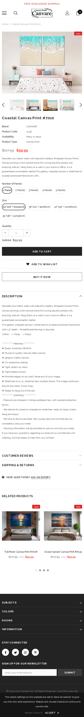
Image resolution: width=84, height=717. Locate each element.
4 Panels (47, 190)
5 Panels (60, 190)
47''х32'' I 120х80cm (65, 207)
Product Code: (10, 131)
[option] (42, 63)
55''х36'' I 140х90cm (14, 216)
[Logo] (42, 13)
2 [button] (40, 570)
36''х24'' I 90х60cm (39, 207)
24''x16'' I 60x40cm (14, 207)
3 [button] (44, 570)
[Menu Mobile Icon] (4, 13)
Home (5, 24)
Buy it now (42, 277)
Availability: (8, 136)
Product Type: (10, 141)
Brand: (5, 126)
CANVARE (31, 126)
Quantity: (7, 226)
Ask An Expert (41, 477)
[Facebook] (5, 652)
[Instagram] (25, 652)
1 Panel (7, 190)
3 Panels (33, 190)
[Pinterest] (35, 652)
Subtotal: (7, 240)
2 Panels (20, 190)
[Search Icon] (16, 13)
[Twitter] (15, 652)
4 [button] (48, 570)
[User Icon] (67, 13)
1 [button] (36, 570)
